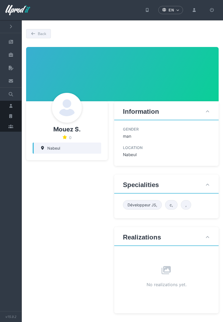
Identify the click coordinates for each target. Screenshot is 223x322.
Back (42, 33)
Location (133, 147)
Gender (131, 129)
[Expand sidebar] (10, 26)
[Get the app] (147, 10)
